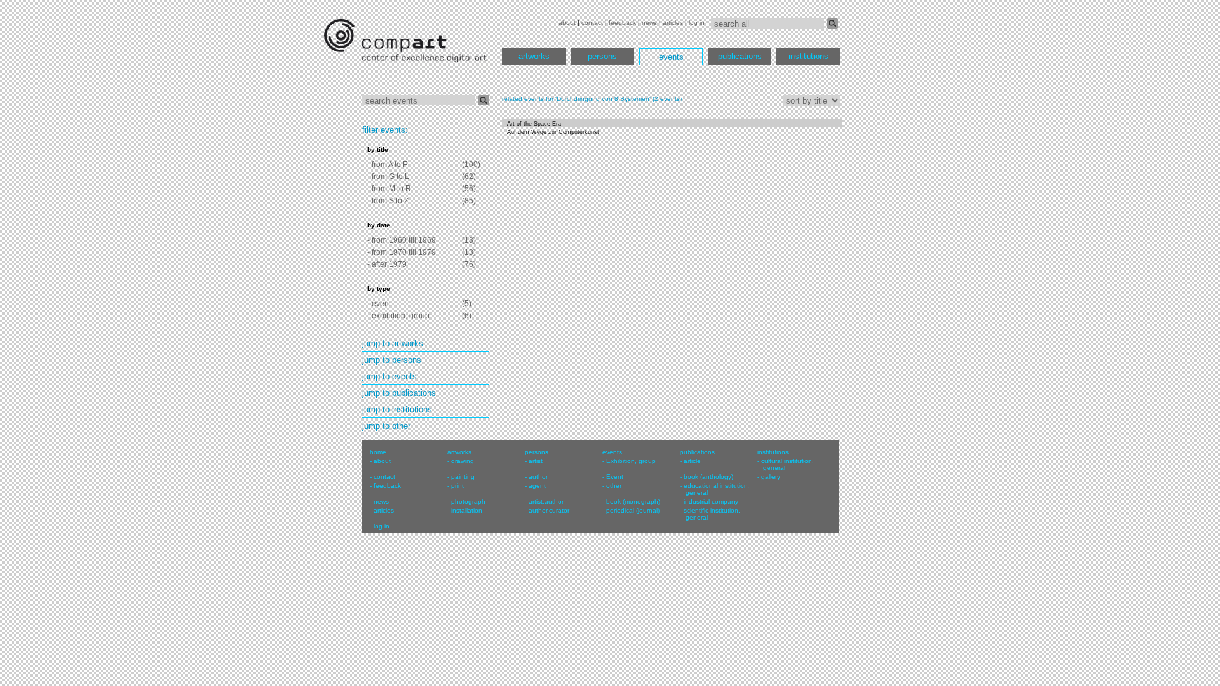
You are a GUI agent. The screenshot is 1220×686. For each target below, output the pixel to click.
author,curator (549, 510)
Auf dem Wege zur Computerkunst (553, 132)
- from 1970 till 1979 (401, 252)
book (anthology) (708, 476)
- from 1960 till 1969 (401, 240)
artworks (534, 56)
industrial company (711, 501)
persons (602, 56)
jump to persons (391, 360)
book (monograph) (633, 501)
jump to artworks (392, 343)
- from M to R (389, 188)
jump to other (386, 426)
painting (463, 476)
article (692, 460)
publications (740, 56)
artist (536, 460)
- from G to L (388, 176)
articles (673, 22)
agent (537, 485)
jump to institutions (397, 409)
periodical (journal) (633, 510)
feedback (622, 22)
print (457, 485)
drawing (462, 460)
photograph (468, 501)
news (649, 22)
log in (697, 22)
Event (614, 476)
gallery (770, 476)
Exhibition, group (631, 460)
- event (379, 303)
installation (466, 510)
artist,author (546, 501)
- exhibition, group (398, 315)
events (671, 57)
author (538, 476)
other (613, 485)
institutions (809, 56)
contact (592, 22)
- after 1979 (387, 264)
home (378, 451)
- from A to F (387, 164)
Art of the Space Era (534, 124)
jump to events (389, 376)
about (567, 22)
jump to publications (399, 393)
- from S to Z (388, 201)
